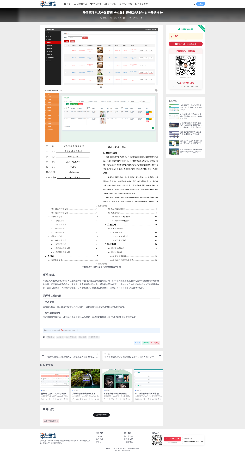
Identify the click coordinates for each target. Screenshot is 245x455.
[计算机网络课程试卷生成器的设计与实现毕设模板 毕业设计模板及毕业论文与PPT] (174, 125)
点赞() (156, 343)
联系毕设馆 (127, 3)
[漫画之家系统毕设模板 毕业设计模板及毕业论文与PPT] (174, 143)
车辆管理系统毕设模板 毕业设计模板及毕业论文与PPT (191, 150)
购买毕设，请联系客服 (186, 44)
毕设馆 (122, 448)
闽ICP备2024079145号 (123, 451)
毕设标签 (97, 3)
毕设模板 (82, 337)
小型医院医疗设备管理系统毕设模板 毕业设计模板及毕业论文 (191, 107)
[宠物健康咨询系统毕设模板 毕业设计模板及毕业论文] (174, 134)
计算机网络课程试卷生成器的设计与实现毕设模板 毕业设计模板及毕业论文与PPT (191, 125)
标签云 (98, 441)
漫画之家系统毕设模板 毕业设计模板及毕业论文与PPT (191, 141)
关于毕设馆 (142, 3)
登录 (202, 4)
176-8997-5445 (173, 439)
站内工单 (99, 439)
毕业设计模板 (71, 337)
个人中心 (99, 436)
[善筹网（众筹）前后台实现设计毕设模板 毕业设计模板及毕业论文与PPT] (54, 378)
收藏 (147, 343)
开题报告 (50, 337)
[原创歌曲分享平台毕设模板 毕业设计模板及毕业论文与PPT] (117, 378)
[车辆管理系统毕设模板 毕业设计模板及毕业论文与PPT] (174, 151)
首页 (69, 3)
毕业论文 (60, 337)
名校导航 (112, 3)
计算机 (118, 18)
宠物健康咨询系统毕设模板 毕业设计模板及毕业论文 (190, 133)
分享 (138, 343)
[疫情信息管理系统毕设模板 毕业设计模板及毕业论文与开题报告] (86, 378)
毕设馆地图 (128, 441)
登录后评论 (102, 415)
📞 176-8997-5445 (185, 83)
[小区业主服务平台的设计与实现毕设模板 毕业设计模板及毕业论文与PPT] (148, 378)
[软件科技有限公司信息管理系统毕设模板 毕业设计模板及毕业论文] (174, 116)
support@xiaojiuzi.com (193, 441)
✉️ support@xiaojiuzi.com (185, 87)
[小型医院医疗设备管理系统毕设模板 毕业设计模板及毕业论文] (174, 107)
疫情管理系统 (94, 337)
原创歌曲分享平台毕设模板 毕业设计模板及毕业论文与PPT (116, 394)
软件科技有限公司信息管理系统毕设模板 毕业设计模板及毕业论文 (191, 116)
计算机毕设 (82, 3)
